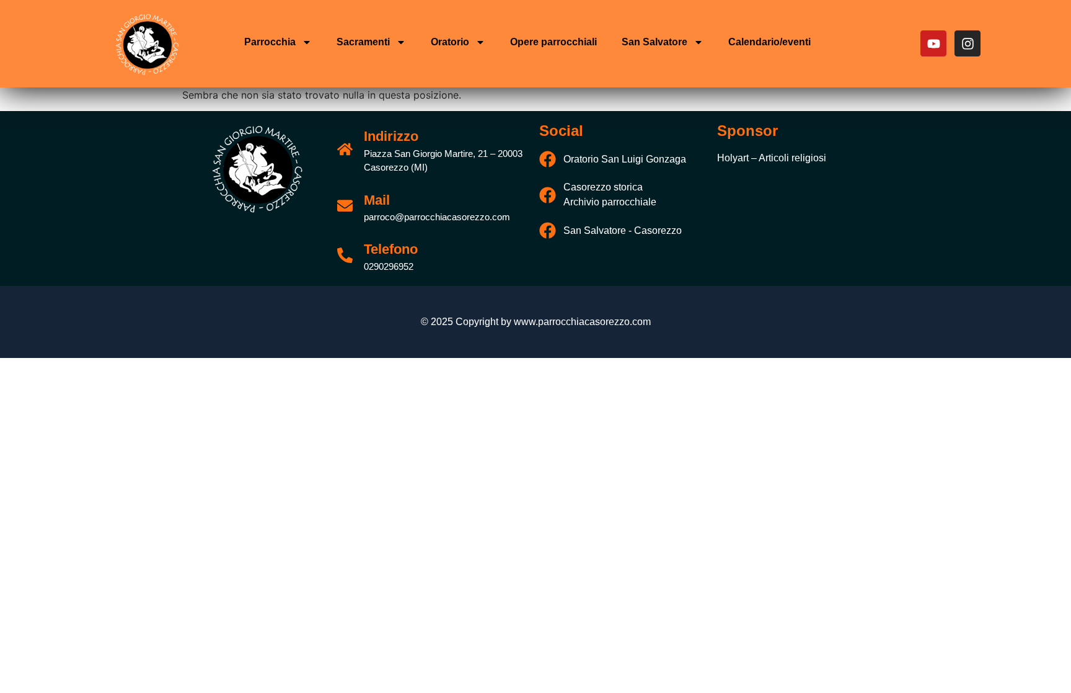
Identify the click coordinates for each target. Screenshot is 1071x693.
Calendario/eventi (769, 42)
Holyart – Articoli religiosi (771, 158)
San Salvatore (654, 42)
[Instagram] (967, 43)
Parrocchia (270, 42)
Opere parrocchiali (553, 42)
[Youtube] (933, 43)
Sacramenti (363, 42)
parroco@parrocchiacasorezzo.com (437, 217)
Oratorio (450, 42)
